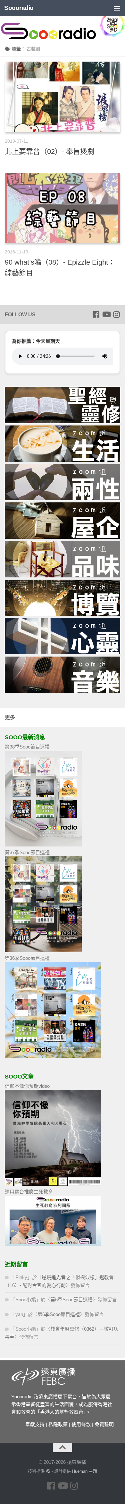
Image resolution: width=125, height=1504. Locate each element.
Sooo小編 (25, 1299)
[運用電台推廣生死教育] (53, 1244)
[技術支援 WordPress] (48, 1471)
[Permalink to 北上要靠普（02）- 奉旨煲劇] (62, 97)
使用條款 (81, 1424)
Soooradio (19, 7)
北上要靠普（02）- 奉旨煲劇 (49, 151)
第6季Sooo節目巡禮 (71, 1299)
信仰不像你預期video (27, 1086)
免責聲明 (104, 1424)
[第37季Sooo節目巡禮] (43, 950)
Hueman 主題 (84, 1471)
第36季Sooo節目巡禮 (27, 958)
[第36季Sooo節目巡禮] (53, 1056)
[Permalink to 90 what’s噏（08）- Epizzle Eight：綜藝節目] (62, 208)
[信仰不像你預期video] (53, 1184)
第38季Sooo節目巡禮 (27, 746)
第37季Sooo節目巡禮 (27, 852)
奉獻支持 (35, 1424)
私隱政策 (58, 1424)
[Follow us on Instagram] (116, 314)
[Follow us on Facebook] (96, 314)
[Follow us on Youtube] (106, 314)
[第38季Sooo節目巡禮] (43, 844)
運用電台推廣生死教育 (29, 1191)
